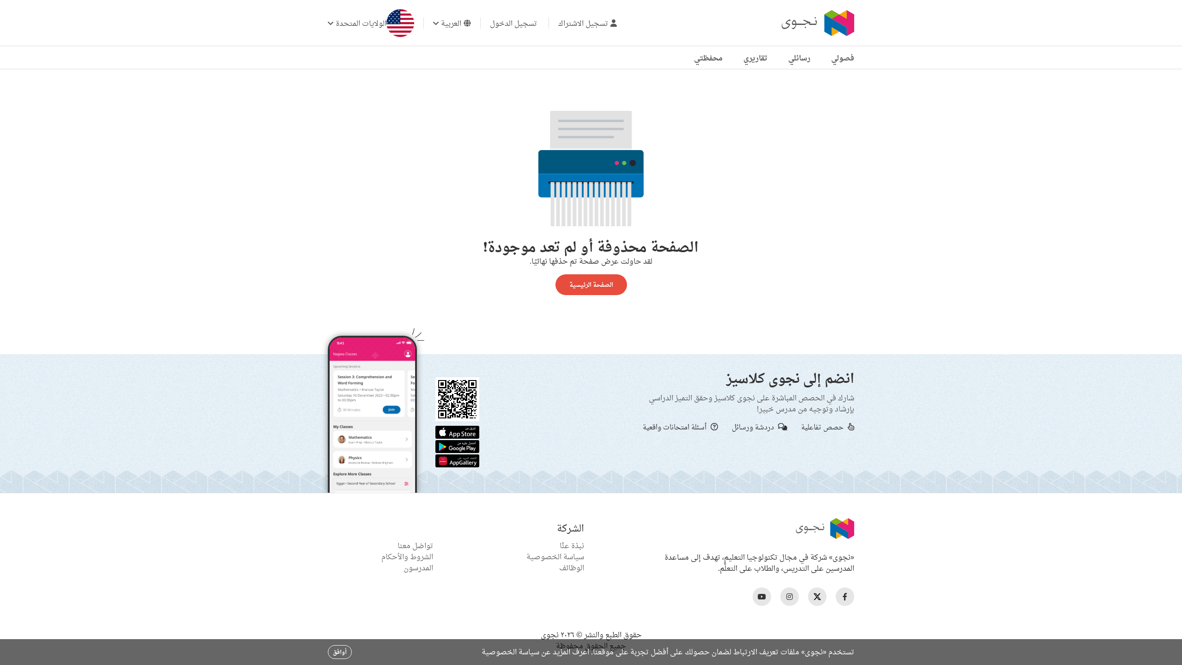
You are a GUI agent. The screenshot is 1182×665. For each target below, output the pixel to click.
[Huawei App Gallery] (457, 460)
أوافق (340, 652)
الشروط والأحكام (407, 556)
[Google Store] (457, 446)
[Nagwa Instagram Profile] (789, 596)
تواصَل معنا (415, 545)
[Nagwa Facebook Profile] (845, 596)
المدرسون (418, 567)
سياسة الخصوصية (555, 556)
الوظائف (571, 567)
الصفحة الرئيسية (591, 284)
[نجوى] (816, 23)
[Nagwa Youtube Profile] (762, 596)
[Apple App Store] (457, 431)
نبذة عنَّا (572, 545)
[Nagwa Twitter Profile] (817, 596)
